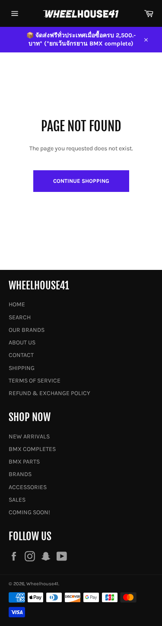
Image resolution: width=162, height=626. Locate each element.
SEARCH (20, 317)
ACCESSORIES (28, 487)
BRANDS (20, 474)
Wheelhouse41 (42, 584)
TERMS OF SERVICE (34, 380)
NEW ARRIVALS (29, 436)
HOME (17, 304)
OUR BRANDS (26, 330)
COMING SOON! (29, 512)
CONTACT (21, 355)
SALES (17, 499)
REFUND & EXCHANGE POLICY (49, 393)
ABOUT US (22, 342)
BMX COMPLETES (32, 449)
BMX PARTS (24, 461)
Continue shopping (81, 181)
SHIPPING (22, 368)
